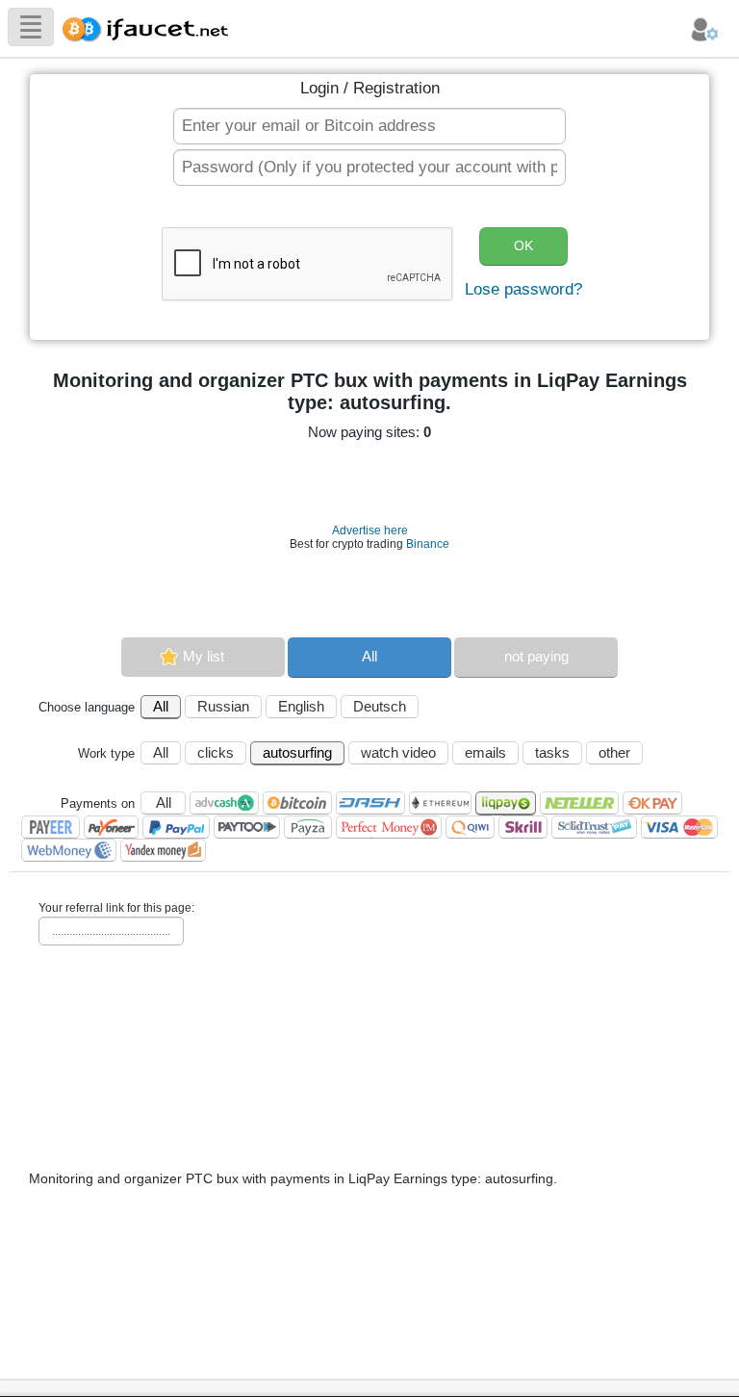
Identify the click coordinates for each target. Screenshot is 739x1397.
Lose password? (523, 289)
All (369, 656)
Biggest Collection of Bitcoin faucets (151, 26)
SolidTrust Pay (594, 827)
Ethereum (440, 803)
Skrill (523, 827)
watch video (398, 752)
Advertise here (370, 530)
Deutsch (379, 706)
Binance (427, 544)
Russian (223, 706)
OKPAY (652, 803)
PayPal (176, 827)
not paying (536, 656)
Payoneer (111, 827)
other (614, 752)
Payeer (50, 827)
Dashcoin (370, 803)
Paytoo (247, 827)
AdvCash (224, 803)
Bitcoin (297, 803)
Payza (308, 827)
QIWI (470, 827)
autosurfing (297, 752)
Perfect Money (389, 827)
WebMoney (68, 850)
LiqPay (505, 803)
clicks (215, 752)
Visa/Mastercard (679, 827)
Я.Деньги (163, 850)
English (301, 706)
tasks (552, 752)
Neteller (579, 803)
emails (485, 752)
